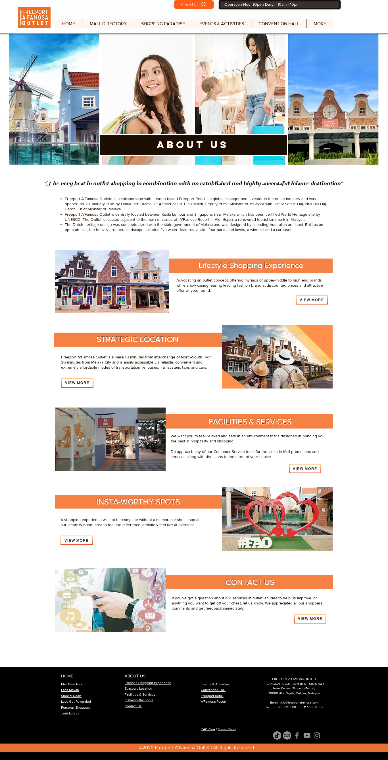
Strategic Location (138, 688)
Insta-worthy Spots (139, 700)
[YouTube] (307, 735)
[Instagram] (317, 735)
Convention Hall (213, 690)
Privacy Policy (227, 729)
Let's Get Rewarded (76, 702)
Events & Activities (215, 684)
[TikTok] (277, 735)
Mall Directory (71, 684)
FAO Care (208, 729)
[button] (163, 23)
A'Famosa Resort (213, 702)
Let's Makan (70, 690)
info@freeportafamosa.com (299, 702)
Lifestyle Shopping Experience (148, 683)
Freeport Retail (212, 696)
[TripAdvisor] (287, 735)
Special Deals (71, 696)
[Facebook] (297, 735)
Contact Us (133, 706)
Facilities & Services (140, 694)
